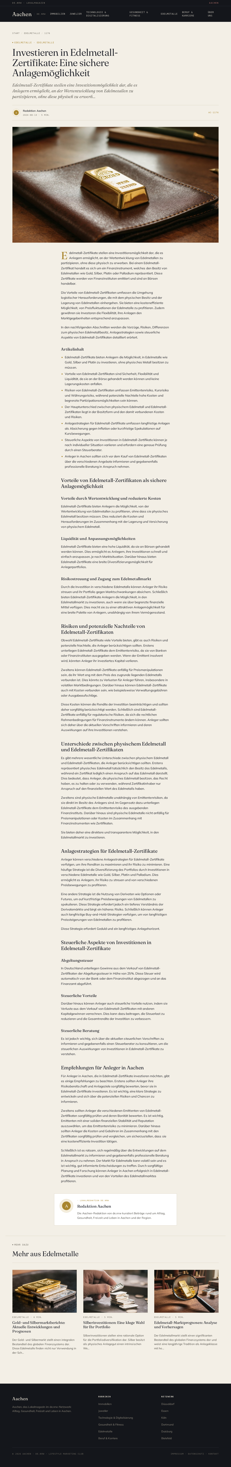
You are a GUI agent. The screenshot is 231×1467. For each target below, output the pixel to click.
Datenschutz (196, 1454)
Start (15, 33)
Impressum (177, 1454)
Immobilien (57, 14)
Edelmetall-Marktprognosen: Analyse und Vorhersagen (185, 1324)
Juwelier (76, 14)
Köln (163, 1417)
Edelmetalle (169, 14)
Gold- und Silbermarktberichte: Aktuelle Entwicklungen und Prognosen (38, 1326)
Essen (164, 1410)
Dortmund (167, 1424)
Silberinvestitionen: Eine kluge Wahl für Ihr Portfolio (114, 1324)
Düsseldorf (167, 1404)
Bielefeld (166, 1438)
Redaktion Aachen (34, 110)
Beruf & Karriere (188, 14)
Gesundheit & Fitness (139, 14)
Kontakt (213, 1454)
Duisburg (166, 1431)
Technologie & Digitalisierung (97, 14)
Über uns (211, 14)
